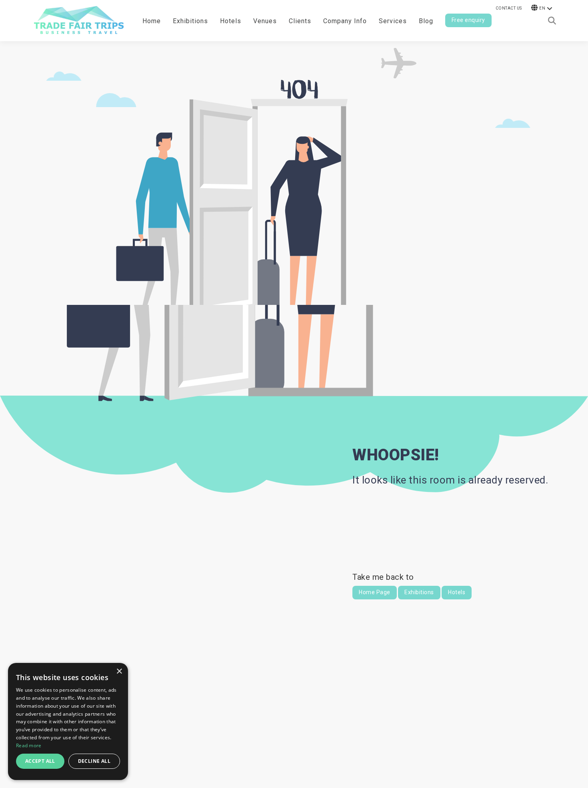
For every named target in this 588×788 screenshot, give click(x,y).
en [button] (542, 8)
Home (151, 21)
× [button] (119, 672)
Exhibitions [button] (190, 21)
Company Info (345, 21)
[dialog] (68, 721)
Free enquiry (468, 20)
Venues (265, 21)
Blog (426, 21)
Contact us (509, 8)
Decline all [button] (94, 761)
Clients (300, 21)
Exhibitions (419, 592)
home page (374, 592)
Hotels (230, 21)
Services (393, 21)
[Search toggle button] (552, 20)
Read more (29, 745)
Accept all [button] (40, 761)
